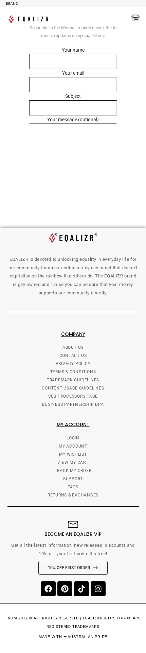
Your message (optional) (73, 119)
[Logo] (29, 19)
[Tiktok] (81, 588)
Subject (73, 96)
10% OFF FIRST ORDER (69, 567)
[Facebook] (48, 588)
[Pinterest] (64, 588)
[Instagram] (98, 588)
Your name (73, 50)
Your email (73, 73)
